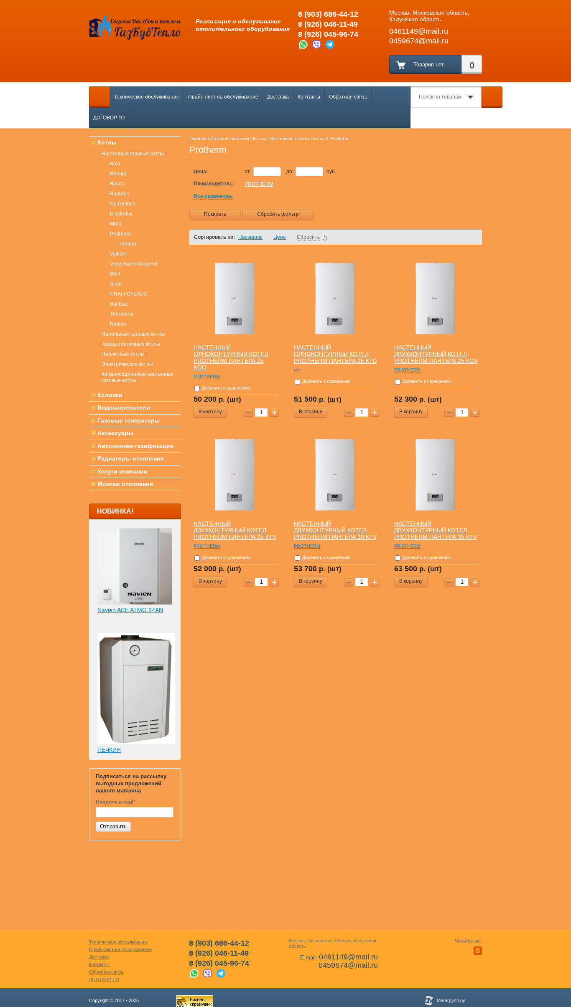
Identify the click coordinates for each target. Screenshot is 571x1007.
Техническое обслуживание (146, 97)
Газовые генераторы (128, 420)
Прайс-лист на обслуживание (223, 97)
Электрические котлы (127, 364)
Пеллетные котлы (123, 354)
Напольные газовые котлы (133, 334)
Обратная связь (348, 97)
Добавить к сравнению (225, 387)
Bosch (117, 184)
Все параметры (213, 196)
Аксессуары (115, 433)
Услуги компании (122, 471)
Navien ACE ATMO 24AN (130, 610)
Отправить (113, 826)
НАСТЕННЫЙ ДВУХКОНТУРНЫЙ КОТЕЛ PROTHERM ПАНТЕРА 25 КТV (235, 530)
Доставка (278, 97)
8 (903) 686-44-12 (328, 14)
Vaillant (118, 254)
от (248, 172)
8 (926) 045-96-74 (328, 34)
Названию (250, 237)
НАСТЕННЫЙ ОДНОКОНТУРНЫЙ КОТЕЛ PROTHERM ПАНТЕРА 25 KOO (231, 357)
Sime (116, 284)
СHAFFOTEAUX (128, 294)
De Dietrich (122, 204)
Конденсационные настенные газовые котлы (137, 377)
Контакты (309, 97)
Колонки (109, 395)
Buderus (119, 194)
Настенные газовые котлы (133, 154)
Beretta (118, 174)
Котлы (107, 142)
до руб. (311, 172)
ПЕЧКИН (109, 749)
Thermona (121, 314)
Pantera (127, 244)
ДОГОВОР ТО (109, 118)
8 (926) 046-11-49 (328, 24)
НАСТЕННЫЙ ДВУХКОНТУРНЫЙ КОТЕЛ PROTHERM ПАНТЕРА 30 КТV (335, 530)
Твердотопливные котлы (131, 344)
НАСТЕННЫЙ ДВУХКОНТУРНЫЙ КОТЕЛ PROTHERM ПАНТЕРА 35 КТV (435, 530)
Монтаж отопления (125, 484)
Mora (116, 224)
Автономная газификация (135, 446)
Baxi (115, 164)
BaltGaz (119, 304)
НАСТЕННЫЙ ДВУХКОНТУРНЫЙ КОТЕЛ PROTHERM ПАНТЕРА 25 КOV (436, 354)
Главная (197, 138)
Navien (118, 324)
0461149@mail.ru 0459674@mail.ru (348, 961)
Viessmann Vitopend (133, 264)
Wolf (115, 274)
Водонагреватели (123, 407)
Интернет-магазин (229, 138)
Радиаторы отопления (130, 458)
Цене (279, 237)
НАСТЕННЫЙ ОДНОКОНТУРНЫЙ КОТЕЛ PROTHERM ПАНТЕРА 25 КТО (335, 354)
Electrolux (121, 214)
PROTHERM (259, 184)
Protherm (120, 234)
